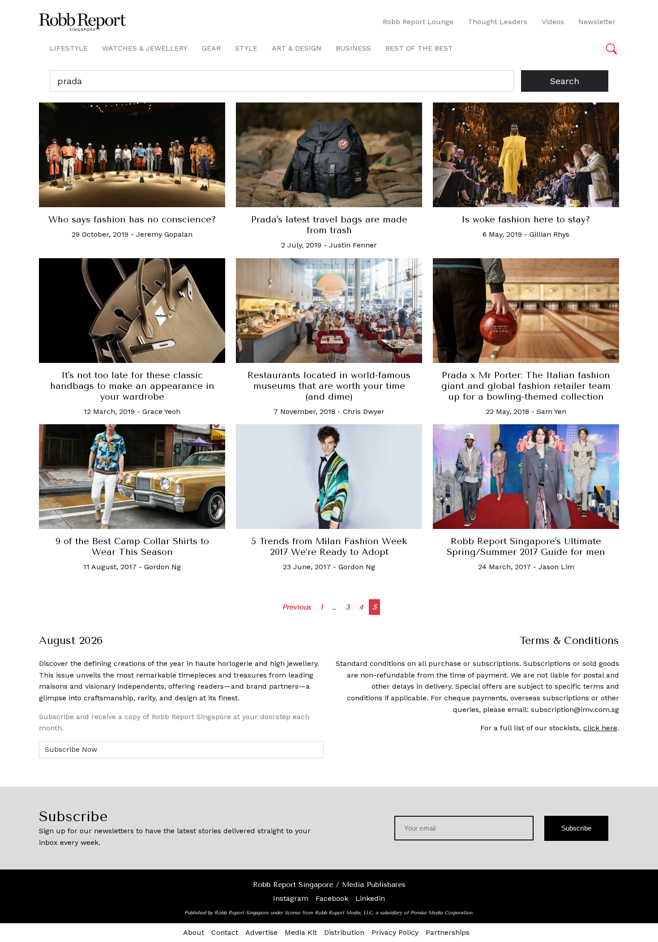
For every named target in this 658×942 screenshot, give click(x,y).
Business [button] (353, 48)
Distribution (344, 932)
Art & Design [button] (296, 48)
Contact (224, 932)
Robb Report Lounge (418, 21)
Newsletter (596, 21)
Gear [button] (211, 48)
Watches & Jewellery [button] (145, 48)
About (193, 932)
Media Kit (301, 932)
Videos (553, 21)
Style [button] (246, 48)
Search (564, 81)
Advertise (261, 932)
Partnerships (448, 932)
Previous (296, 607)
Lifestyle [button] (69, 48)
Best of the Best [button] (419, 48)
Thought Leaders (497, 21)
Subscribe (576, 828)
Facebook (332, 898)
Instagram (290, 898)
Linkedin (370, 898)
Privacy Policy (395, 932)
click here (600, 728)
